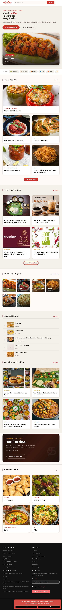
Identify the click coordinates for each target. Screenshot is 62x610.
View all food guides (31, 263)
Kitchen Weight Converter (9, 553)
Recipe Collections (36, 553)
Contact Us (35, 564)
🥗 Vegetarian (13, 71)
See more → (56, 316)
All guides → (56, 190)
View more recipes (31, 179)
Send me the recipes (41, 592)
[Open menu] (57, 2)
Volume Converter (7, 556)
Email (33, 579)
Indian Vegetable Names (9, 567)
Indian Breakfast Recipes (38, 556)
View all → (56, 80)
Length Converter (7, 559)
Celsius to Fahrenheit (8, 550)
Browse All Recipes (11, 27)
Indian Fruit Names (7, 564)
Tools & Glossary (36, 559)
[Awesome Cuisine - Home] (7, 2)
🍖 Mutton (33, 71)
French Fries (6, 579)
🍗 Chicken (24, 71)
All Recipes (34, 550)
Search (51, 2)
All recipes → (56, 470)
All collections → (55, 274)
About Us (34, 561)
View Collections (28, 27)
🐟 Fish (42, 71)
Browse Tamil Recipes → (16, 456)
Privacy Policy (35, 567)
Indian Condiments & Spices (10, 561)
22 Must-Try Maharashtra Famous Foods (13, 573)
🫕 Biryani (50, 71)
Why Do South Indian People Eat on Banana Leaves (15, 591)
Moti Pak (5, 576)
